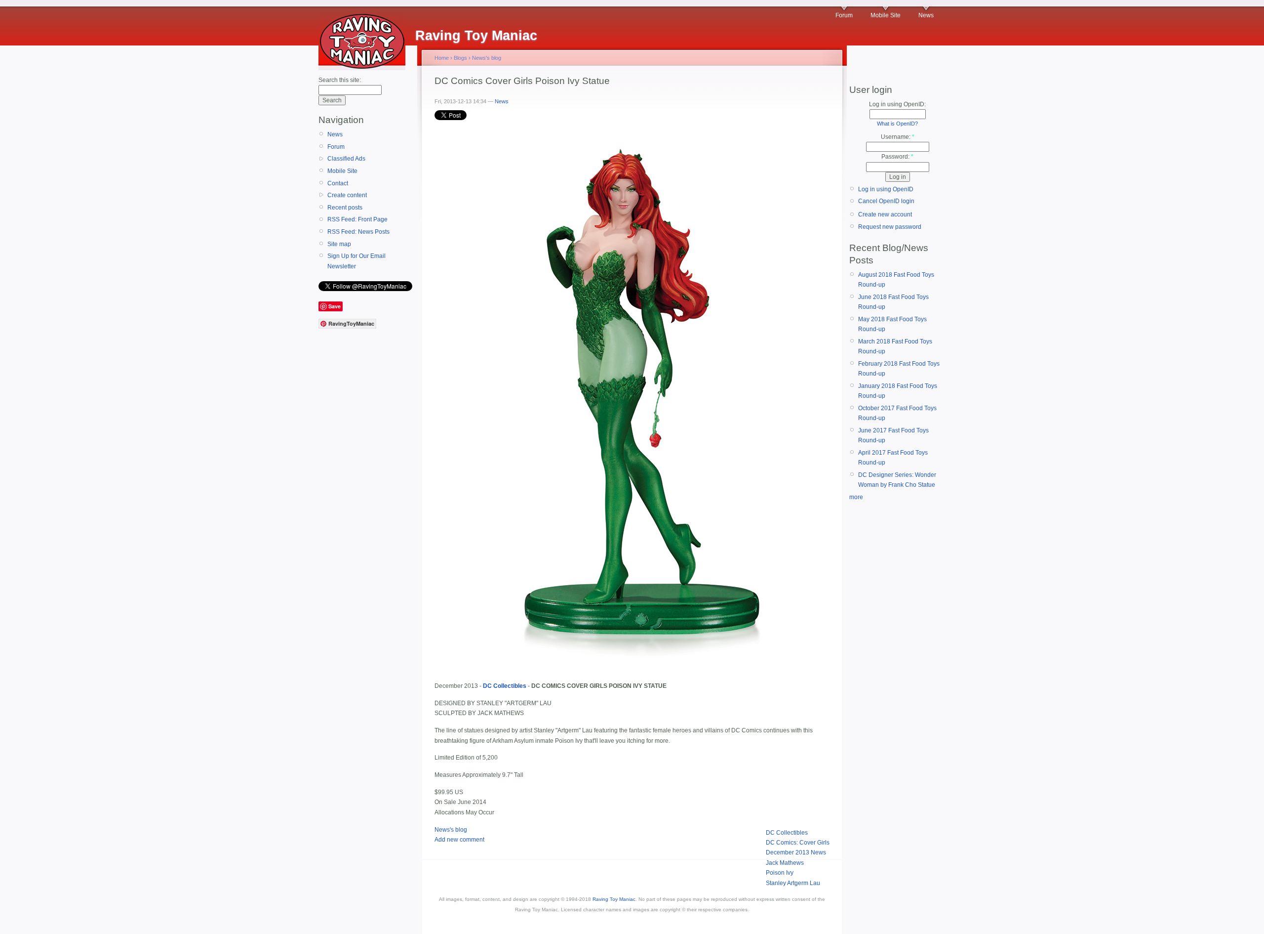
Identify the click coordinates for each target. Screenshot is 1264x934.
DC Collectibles (787, 832)
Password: (897, 156)
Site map (339, 244)
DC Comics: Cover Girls (798, 842)
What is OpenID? (897, 124)
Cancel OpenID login (886, 201)
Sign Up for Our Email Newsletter (356, 261)
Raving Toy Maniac (613, 899)
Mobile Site (885, 15)
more (856, 497)
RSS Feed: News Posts (358, 231)
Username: (897, 136)
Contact (337, 183)
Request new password (889, 226)
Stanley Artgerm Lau (793, 883)
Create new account (885, 214)
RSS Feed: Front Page (357, 219)
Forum (844, 15)
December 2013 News (796, 852)
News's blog (486, 58)
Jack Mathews (785, 862)
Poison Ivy (779, 872)
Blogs (460, 58)
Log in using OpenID (885, 189)
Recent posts (344, 207)
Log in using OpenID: (897, 104)
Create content (347, 195)
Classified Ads (346, 158)
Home (441, 58)
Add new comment (459, 839)
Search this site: (339, 80)
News (926, 15)
